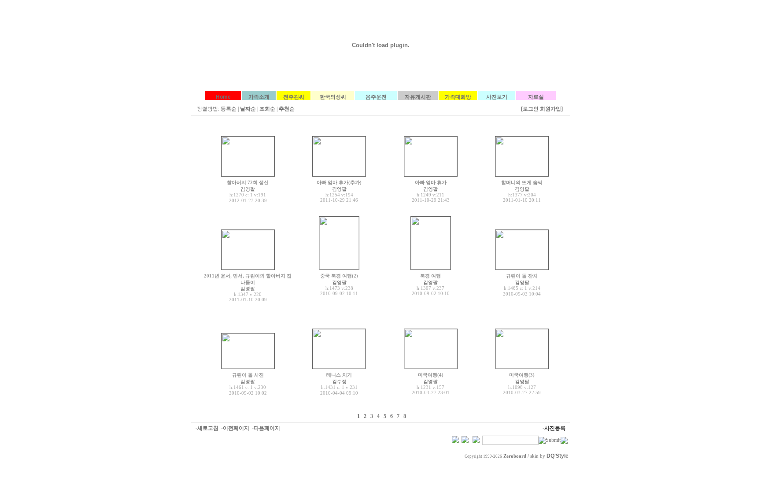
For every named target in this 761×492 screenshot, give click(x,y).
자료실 (536, 97)
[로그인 (530, 109)
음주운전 (376, 97)
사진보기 (496, 97)
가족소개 (259, 97)
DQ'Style (558, 456)
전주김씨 (293, 97)
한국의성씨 (333, 97)
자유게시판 (418, 97)
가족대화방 (458, 97)
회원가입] (552, 109)
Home (223, 97)
